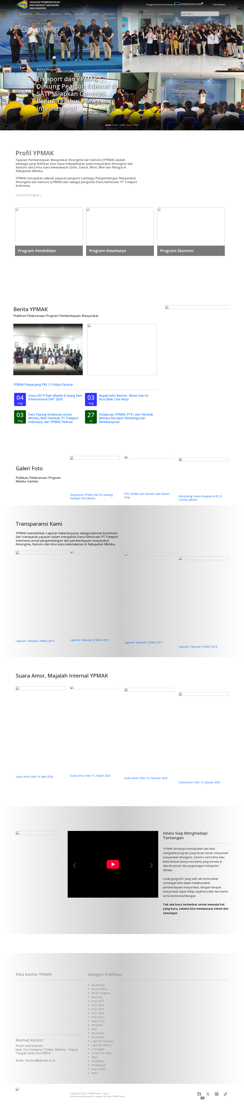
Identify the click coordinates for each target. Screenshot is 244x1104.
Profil (40, 14)
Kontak (148, 14)
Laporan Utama (101, 1045)
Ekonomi (96, 997)
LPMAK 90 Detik (101, 1053)
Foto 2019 (97, 1009)
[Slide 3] (122, 125)
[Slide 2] (115, 125)
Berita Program (100, 993)
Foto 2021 (97, 1017)
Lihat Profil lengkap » (28, 195)
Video (96, 14)
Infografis (97, 1025)
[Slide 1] (108, 125)
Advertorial (98, 985)
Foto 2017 (97, 1001)
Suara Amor (131, 16)
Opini (68, 14)
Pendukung (98, 1065)
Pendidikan (98, 1061)
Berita (54, 14)
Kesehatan (97, 1037)
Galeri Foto (79, 16)
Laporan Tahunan (109, 16)
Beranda (25, 14)
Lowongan (165, 14)
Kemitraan (97, 1033)
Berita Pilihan (99, 989)
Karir (94, 1029)
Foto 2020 (97, 1013)
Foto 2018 (97, 1005)
